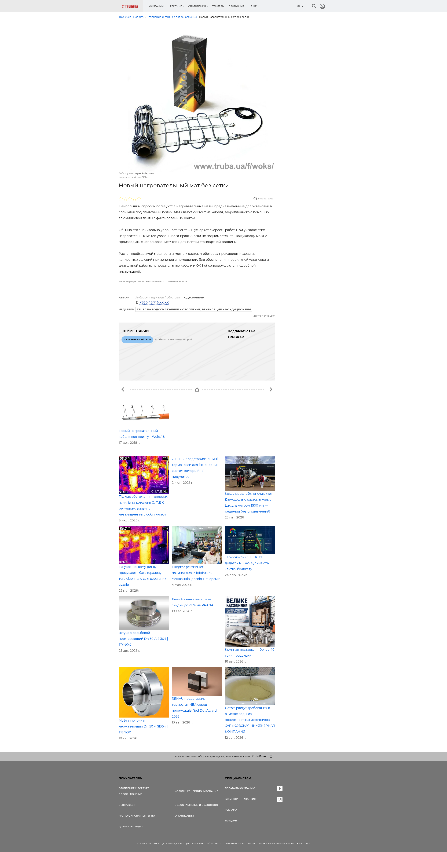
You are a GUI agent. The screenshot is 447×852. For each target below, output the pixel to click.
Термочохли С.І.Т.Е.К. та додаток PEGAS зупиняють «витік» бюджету (247, 563)
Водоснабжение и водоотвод (196, 804)
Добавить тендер (131, 826)
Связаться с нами (234, 843)
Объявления (197, 6)
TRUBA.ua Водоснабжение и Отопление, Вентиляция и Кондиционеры (194, 309)
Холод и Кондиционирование (196, 791)
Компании (156, 6)
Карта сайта (303, 843)
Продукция (236, 6)
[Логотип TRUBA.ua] (132, 6)
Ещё (254, 6)
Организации (184, 815)
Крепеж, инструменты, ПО (137, 815)
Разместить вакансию (241, 799)
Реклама (231, 809)
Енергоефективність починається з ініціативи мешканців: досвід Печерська (196, 573)
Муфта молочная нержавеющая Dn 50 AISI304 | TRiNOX (143, 726)
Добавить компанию (240, 788)
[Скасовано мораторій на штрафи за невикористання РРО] (123, 389)
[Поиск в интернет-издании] (314, 6)
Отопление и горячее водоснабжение (134, 791)
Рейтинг (176, 6)
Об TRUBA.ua (214, 843)
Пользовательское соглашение (276, 843)
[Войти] (322, 6)
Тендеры (218, 6)
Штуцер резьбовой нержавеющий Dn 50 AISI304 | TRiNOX (143, 639)
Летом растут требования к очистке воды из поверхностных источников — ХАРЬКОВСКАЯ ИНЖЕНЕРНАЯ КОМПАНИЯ (250, 720)
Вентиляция (127, 804)
